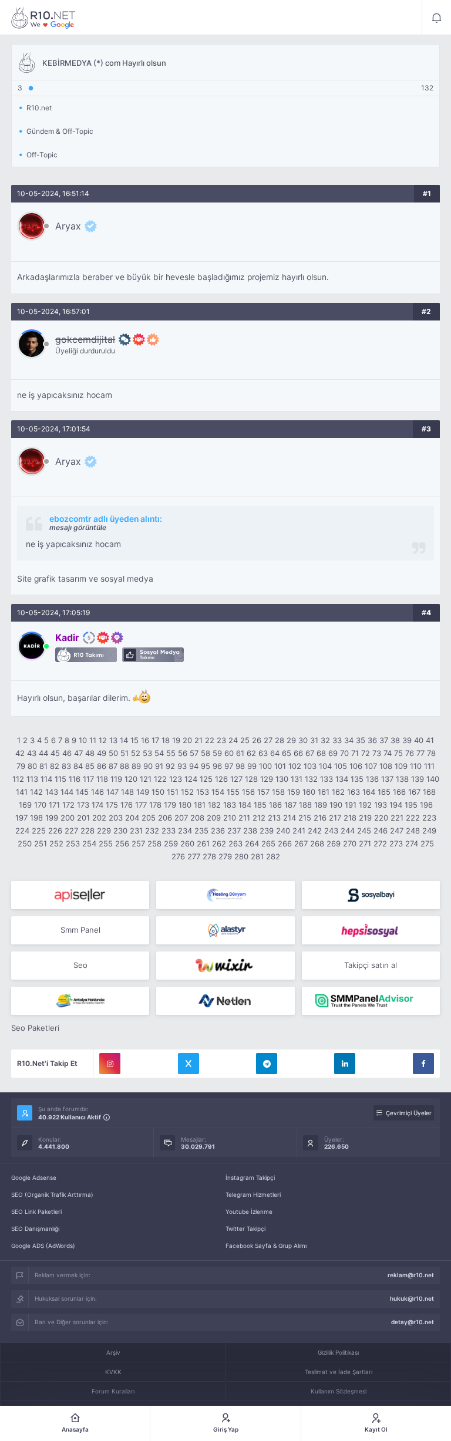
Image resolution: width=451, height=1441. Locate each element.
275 (427, 843)
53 (147, 753)
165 (384, 792)
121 (146, 779)
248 (413, 830)
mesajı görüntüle (77, 527)
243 (331, 830)
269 (334, 843)
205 (149, 817)
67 (309, 753)
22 (209, 740)
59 (217, 753)
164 (368, 792)
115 (60, 779)
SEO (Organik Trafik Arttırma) (52, 1194)
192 (365, 804)
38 (395, 740)
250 (25, 843)
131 (296, 779)
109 (401, 766)
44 (43, 753)
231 (136, 830)
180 (185, 804)
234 (185, 830)
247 (396, 830)
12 (103, 740)
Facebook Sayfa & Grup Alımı (266, 1245)
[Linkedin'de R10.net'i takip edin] (344, 1063)
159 (293, 792)
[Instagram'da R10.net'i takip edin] (109, 1063)
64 (275, 753)
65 (286, 753)
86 (101, 766)
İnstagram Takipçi (250, 1177)
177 (141, 804)
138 (402, 779)
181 (200, 804)
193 (380, 804)
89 (136, 766)
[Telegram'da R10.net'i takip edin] (266, 1063)
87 (113, 766)
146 (97, 792)
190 (335, 804)
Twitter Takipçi (245, 1228)
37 (383, 740)
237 (234, 830)
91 (159, 766)
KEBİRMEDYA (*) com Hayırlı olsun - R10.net (43, 17)
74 (387, 753)
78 (431, 753)
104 (325, 766)
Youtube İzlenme (249, 1211)
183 (229, 804)
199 (51, 817)
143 (51, 792)
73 (376, 753)
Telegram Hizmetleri (253, 1194)
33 (337, 740)
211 (244, 817)
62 (251, 753)
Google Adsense (33, 1177)
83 (66, 766)
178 (155, 804)
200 (67, 817)
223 (429, 817)
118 (102, 779)
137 (387, 779)
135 (357, 779)
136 (372, 779)
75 (398, 753)
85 (90, 766)
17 (155, 740)
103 (310, 766)
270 (349, 843)
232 (152, 830)
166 (399, 792)
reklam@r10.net (411, 1274)
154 (217, 792)
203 (116, 817)
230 (120, 830)
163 (353, 792)
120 (130, 779)
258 (154, 843)
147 (112, 792)
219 (365, 817)
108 (385, 766)
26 (256, 740)
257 (138, 843)
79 (20, 766)
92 (170, 766)
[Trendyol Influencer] (225, 965)
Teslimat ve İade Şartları (338, 1371)
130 (281, 779)
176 (126, 804)
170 (40, 804)
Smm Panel (80, 929)
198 (36, 817)
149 (142, 792)
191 (350, 804)
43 (31, 753)
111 (429, 766)
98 (240, 766)
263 (235, 843)
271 (365, 843)
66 (298, 753)
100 (265, 766)
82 (54, 766)
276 (178, 856)
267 (301, 843)
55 (171, 753)
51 (124, 753)
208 (197, 817)
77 (420, 753)
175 (112, 804)
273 (396, 843)
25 (245, 740)
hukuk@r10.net (412, 1298)
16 (145, 740)
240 (283, 830)
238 (250, 830)
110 (416, 766)
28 (279, 740)
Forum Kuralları (113, 1391)
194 (395, 804)
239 (267, 830)
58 (205, 753)
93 (182, 766)
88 (124, 766)
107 (371, 766)
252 (56, 843)
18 (165, 740)
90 (148, 766)
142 (36, 792)
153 (202, 792)
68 (321, 753)
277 (193, 856)
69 (333, 753)
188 (305, 804)
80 (32, 766)
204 (132, 817)
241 (298, 830)
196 (426, 804)
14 (124, 740)
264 (252, 843)
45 (55, 753)
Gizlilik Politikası (338, 1352)
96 (217, 766)
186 (275, 804)
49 (101, 753)
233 (168, 830)
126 (221, 779)
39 (407, 740)
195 (411, 804)
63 (263, 753)
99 (252, 766)
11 (92, 740)
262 (219, 843)
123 (175, 779)
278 (209, 856)
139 (417, 779)
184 (244, 804)
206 (165, 817)
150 (158, 792)
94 (193, 766)
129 (266, 779)
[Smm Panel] (80, 895)
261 (203, 843)
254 (89, 843)
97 (228, 766)
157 (263, 792)
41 (430, 740)
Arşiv (113, 1352)
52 (135, 753)
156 (248, 792)
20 (187, 740)
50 (113, 753)
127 (236, 779)
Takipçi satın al (370, 965)
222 (413, 817)
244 (348, 830)
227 (71, 830)
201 (83, 817)
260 (187, 843)
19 (176, 740)
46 (67, 753)
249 (429, 830)
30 (303, 740)
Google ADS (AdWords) (43, 1245)
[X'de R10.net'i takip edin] (188, 1063)
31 (314, 740)
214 (289, 817)
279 (225, 856)
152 (187, 792)
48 (90, 753)
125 (206, 779)
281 (257, 856)
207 (181, 817)
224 (22, 830)
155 (233, 792)
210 (229, 817)
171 (54, 804)
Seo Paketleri (35, 1027)
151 (173, 792)
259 (171, 843)
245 (364, 830)
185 (260, 804)
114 (46, 779)
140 (432, 779)
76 (409, 753)
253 (73, 843)
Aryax (68, 226)
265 (268, 843)
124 (190, 779)
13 (113, 740)
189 (320, 804)
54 (159, 753)
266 (285, 843)
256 (122, 843)
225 (39, 830)
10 (83, 740)
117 (88, 779)
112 (18, 779)
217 (335, 817)
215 (304, 817)
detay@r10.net (412, 1321)
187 (290, 804)
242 (315, 830)
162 (338, 792)
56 (182, 753)
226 (55, 830)
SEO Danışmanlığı (35, 1228)
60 (229, 753)
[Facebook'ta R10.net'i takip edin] (423, 1063)
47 (78, 753)
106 (355, 766)
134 (341, 779)
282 (273, 856)
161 (323, 792)
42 (20, 753)
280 (241, 856)
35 (360, 740)
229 (104, 830)
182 (214, 804)
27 (268, 740)
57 (194, 753)
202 (99, 817)
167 (414, 792)
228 (87, 830)
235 (201, 830)
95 (205, 766)
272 (380, 843)
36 (372, 740)
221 (397, 817)
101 (280, 766)
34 (349, 740)
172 (68, 804)
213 (274, 817)
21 (198, 740)
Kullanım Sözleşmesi (338, 1391)
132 (311, 779)
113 (32, 779)
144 (66, 792)
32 (325, 740)
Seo (80, 965)
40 (418, 740)
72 (365, 753)
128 (251, 779)
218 (350, 817)
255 (106, 843)
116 (74, 779)
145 (82, 792)
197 (21, 817)
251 (40, 843)
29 (291, 740)
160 (308, 792)
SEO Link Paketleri (36, 1211)
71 (355, 753)
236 (218, 830)
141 (22, 792)
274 (411, 843)
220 (381, 817)
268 (317, 843)
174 (97, 804)
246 (380, 830)
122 (160, 779)
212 (259, 817)
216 (320, 817)
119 (116, 779)
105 (340, 766)
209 (214, 817)
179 (170, 804)
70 (344, 753)
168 (429, 792)
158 (278, 792)
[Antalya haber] (80, 1001)
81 (43, 766)
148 (127, 792)
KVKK (113, 1371)
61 (240, 753)
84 (78, 766)
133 (326, 779)
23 (221, 740)
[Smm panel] (371, 1001)
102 (294, 766)
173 (83, 804)
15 (134, 740)
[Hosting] (225, 895)
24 (233, 740)
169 (25, 804)
